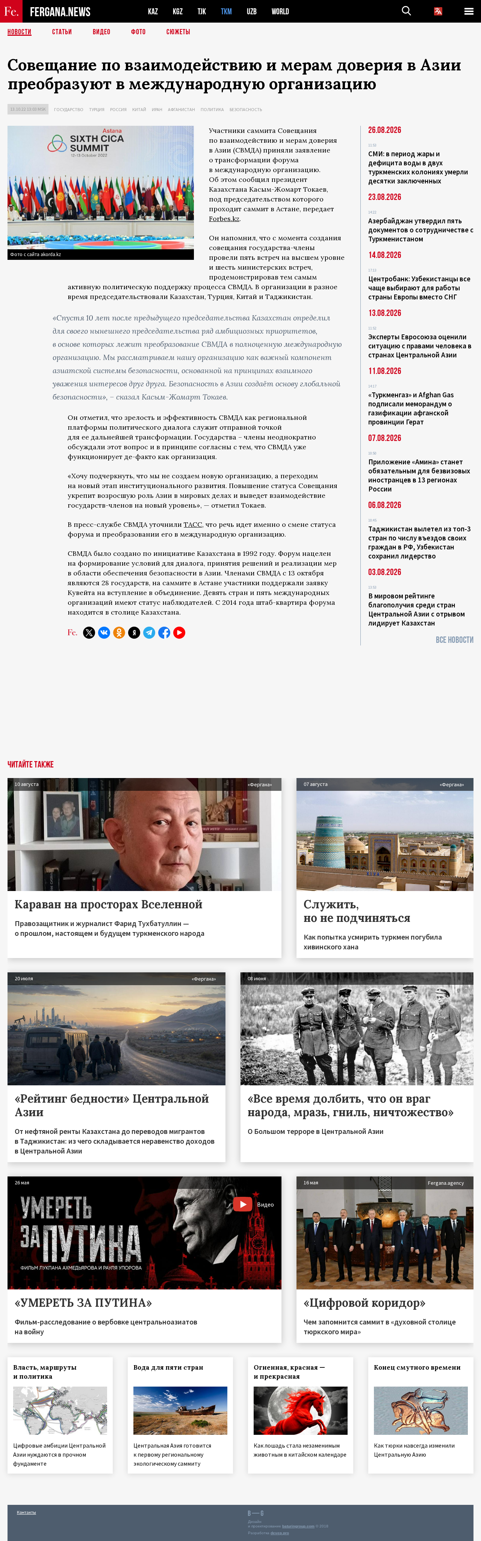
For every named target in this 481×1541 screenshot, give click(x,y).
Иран (157, 109)
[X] (89, 633)
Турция (96, 109)
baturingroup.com (298, 1526)
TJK (202, 11)
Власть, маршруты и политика (45, 1372)
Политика (212, 109)
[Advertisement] (240, 704)
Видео (101, 32)
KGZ (178, 11)
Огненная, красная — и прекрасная (289, 1372)
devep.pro (280, 1533)
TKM (226, 11)
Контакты (26, 1512)
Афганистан (181, 109)
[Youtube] (179, 633)
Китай (139, 109)
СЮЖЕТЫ (178, 32)
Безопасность (246, 109)
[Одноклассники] (119, 633)
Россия (118, 109)
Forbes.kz (224, 218)
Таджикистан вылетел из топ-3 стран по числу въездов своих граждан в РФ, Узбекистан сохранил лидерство (419, 542)
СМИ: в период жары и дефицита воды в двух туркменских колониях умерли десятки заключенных (418, 167)
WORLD (280, 11)
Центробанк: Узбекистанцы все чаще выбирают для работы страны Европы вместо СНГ (419, 287)
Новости (20, 32)
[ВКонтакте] (104, 633)
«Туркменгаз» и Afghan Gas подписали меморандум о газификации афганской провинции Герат (411, 408)
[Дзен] (134, 633)
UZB (252, 11)
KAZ (153, 11)
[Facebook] (164, 633)
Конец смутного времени (417, 1367)
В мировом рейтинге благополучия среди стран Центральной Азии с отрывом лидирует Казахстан (416, 609)
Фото (138, 32)
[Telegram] (149, 633)
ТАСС (193, 524)
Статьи (62, 32)
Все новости (454, 640)
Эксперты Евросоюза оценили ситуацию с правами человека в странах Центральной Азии (420, 345)
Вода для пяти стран (168, 1367)
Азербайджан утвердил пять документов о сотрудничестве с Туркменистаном (420, 229)
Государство (68, 109)
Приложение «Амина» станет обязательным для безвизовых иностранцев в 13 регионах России (419, 475)
